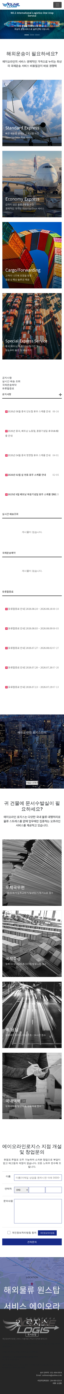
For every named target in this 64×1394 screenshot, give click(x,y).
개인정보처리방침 (47, 1233)
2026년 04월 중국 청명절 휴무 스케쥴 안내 (29, 455)
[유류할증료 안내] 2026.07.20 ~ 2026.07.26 (30, 667)
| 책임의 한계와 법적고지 (38, 1338)
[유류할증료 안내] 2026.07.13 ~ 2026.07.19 (30, 687)
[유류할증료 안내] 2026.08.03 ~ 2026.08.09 (30, 628)
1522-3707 (32, 782)
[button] (5, 24)
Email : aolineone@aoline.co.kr (49, 1375)
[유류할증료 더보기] (60, 394)
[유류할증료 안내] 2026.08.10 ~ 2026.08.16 (30, 609)
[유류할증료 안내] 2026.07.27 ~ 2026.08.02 (30, 648)
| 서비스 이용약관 (22, 1338)
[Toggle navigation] (57, 5)
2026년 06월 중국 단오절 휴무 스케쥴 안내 (29, 411)
